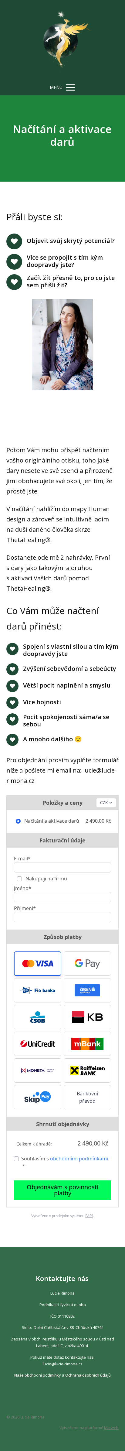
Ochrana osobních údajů (88, 1375)
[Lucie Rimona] (62, 40)
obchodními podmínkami (79, 1158)
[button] (37, 963)
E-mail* (22, 858)
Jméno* (22, 888)
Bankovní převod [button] (87, 1097)
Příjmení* (25, 908)
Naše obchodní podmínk (36, 1375)
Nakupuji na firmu (45, 878)
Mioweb (111, 1427)
